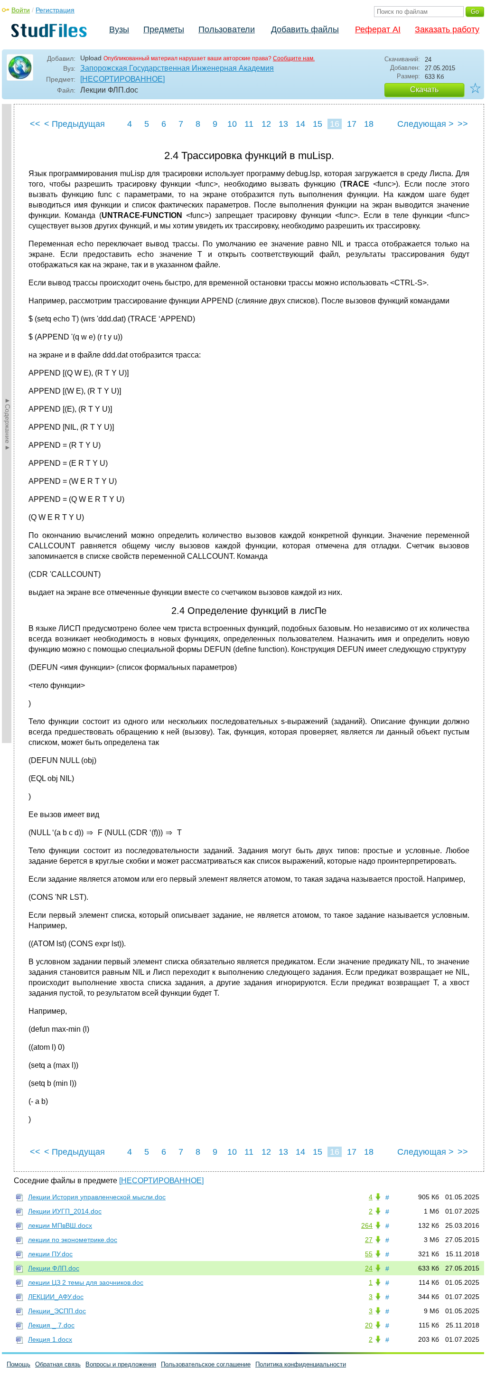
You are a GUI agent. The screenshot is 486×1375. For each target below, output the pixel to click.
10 (232, 124)
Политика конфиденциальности (300, 1364)
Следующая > (425, 124)
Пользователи (226, 29)
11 (248, 124)
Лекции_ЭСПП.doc (57, 1311)
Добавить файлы (305, 29)
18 (369, 124)
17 (351, 124)
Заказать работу (447, 29)
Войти (20, 10)
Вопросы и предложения (120, 1364)
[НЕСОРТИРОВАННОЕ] (122, 79)
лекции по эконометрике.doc (72, 1239)
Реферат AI (378, 29)
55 (369, 1254)
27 (369, 1239)
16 (334, 124)
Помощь (18, 1364)
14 (300, 124)
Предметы (163, 29)
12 (266, 124)
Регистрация (55, 10)
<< (35, 124)
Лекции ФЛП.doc (53, 1268)
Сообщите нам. (294, 58)
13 (283, 124)
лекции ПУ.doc (50, 1254)
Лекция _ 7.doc (51, 1325)
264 (367, 1225)
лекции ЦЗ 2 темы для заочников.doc (85, 1282)
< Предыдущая (74, 124)
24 (369, 1268)
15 (317, 124)
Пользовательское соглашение (206, 1364)
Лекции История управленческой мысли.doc (97, 1197)
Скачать (424, 89)
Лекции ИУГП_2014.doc (65, 1211)
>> (463, 124)
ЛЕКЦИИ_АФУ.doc (56, 1296)
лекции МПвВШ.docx (60, 1225)
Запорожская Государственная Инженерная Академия (177, 68)
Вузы (119, 29)
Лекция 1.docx (50, 1339)
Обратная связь (58, 1364)
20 (369, 1325)
